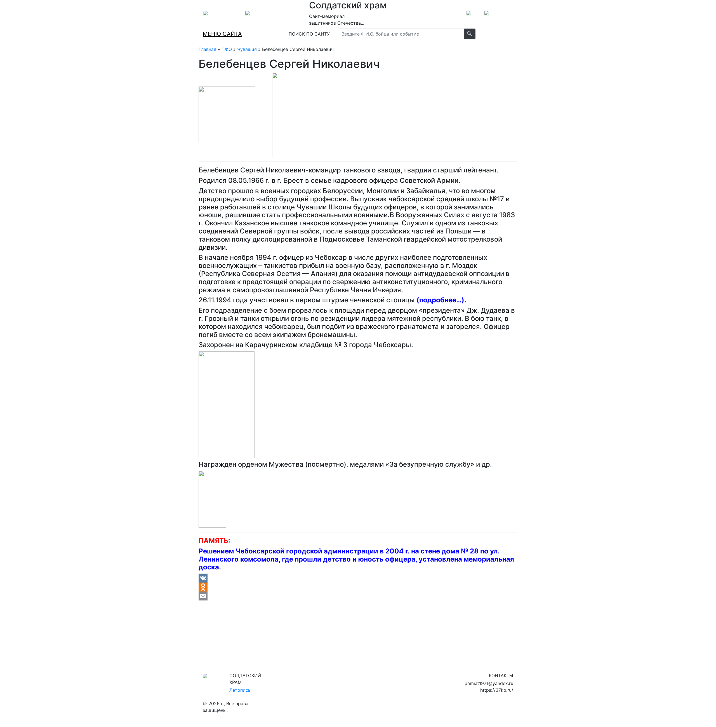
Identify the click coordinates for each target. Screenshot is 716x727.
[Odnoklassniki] (358, 587)
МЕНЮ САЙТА (222, 34)
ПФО (227, 49)
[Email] (358, 596)
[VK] (358, 578)
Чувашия (247, 49)
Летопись (240, 690)
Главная (207, 49)
